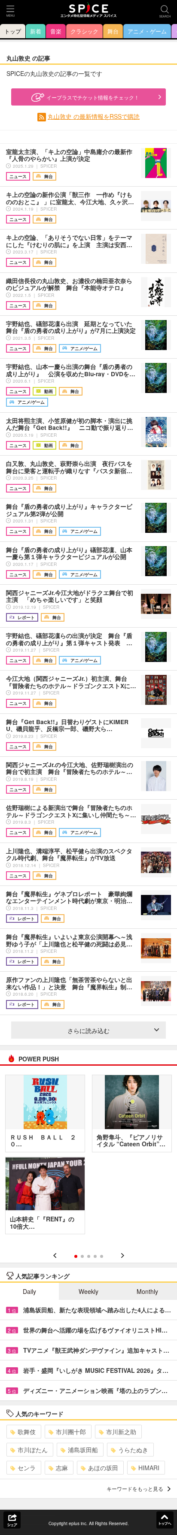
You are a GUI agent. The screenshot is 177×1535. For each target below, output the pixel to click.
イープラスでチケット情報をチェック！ (92, 97)
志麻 (62, 1467)
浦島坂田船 (83, 1449)
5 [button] (101, 1256)
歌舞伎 (27, 1431)
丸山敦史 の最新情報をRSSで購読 (94, 116)
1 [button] (75, 1256)
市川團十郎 (71, 1431)
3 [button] (88, 1256)
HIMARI (148, 1467)
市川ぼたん (33, 1449)
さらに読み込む (88, 1030)
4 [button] (95, 1256)
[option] (88, 1157)
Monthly (147, 1291)
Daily (29, 1291)
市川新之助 (121, 1431)
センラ (27, 1467)
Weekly (88, 1291)
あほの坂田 (103, 1467)
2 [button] (82, 1256)
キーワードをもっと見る (135, 1488)
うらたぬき (133, 1449)
